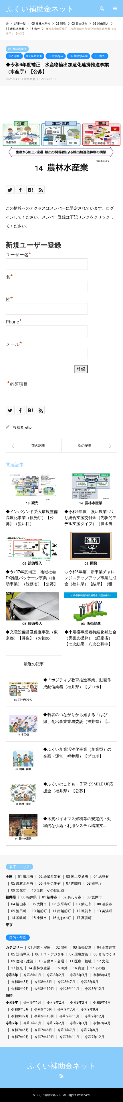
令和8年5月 (20, 981)
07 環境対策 (79, 954)
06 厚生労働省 (50, 883)
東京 (9, 924)
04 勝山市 (18, 904)
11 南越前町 (61, 910)
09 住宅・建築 (22, 961)
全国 (9, 876)
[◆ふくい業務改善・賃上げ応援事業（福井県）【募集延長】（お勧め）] (89, 445)
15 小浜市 (39, 917)
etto (28, 427)
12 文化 (103, 961)
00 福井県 (29, 897)
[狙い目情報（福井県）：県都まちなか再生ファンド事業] (33, 445)
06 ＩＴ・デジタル (49, 954)
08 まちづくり (105, 954)
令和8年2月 (55, 974)
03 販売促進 (34, 56)
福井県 (11, 897)
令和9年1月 (32, 1002)
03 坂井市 (94, 897)
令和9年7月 (66, 1009)
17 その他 (97, 968)
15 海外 (100, 56)
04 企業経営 (106, 947)
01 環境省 (25, 876)
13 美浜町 (104, 910)
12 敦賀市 (84, 910)
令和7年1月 (32, 1023)
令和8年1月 (32, 974)
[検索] (101, 8)
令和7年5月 (20, 1029)
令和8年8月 (89, 981)
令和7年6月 (43, 1029)
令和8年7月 (66, 981)
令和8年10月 (44, 988)
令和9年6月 (43, 1009)
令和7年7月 (66, 1029)
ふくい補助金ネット (61, 1066)
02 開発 (14, 56)
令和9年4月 (102, 1002)
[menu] (114, 8)
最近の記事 (34, 663)
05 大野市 (39, 904)
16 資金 (79, 968)
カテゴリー (14, 947)
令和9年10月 (44, 1016)
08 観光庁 (94, 883)
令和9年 (12, 1002)
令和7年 (12, 1023)
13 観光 (17, 968)
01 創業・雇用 (39, 947)
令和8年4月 (102, 974)
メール (14, 343)
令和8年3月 (79, 974)
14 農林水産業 (78, 56)
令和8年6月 (43, 981)
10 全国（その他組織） (50, 890)
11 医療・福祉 (81, 961)
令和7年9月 (20, 1036)
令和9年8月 (89, 1009)
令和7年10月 (44, 1036)
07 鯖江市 (84, 904)
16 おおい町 (61, 917)
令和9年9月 (20, 1016)
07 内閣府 (73, 883)
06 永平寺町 (61, 904)
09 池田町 (18, 910)
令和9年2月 (55, 1002)
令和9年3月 (79, 1002)
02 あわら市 (72, 897)
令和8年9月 (20, 988)
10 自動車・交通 (51, 961)
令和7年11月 (69, 1036)
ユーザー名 (18, 254)
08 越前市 (104, 904)
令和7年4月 (102, 1023)
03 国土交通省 (77, 876)
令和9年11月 (69, 1016)
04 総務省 (101, 876)
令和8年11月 (69, 988)
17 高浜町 (84, 917)
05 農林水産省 (17, 49)
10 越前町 (39, 910)
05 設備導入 (56, 56)
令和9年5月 (20, 1009)
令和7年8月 (89, 1029)
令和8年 (12, 974)
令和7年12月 (94, 1036)
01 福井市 (49, 897)
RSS (61, 1076)
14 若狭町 (18, 917)
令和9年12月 (94, 1016)
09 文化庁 (18, 890)
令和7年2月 (55, 1023)
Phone (14, 321)
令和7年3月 (79, 1023)
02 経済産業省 (50, 876)
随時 (9, 995)
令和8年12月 (94, 988)
